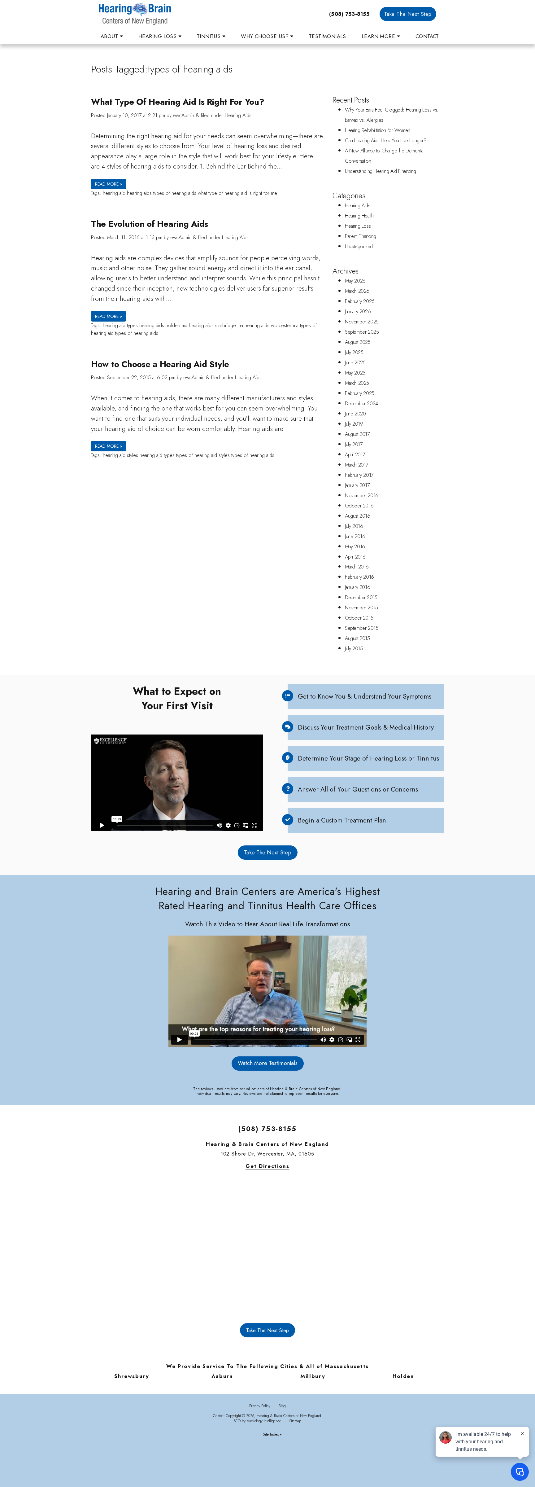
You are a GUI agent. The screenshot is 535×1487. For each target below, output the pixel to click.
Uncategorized (359, 246)
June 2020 (355, 413)
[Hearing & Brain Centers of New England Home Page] (181, 14)
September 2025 (362, 332)
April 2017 (355, 454)
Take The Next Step (408, 14)
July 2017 (354, 444)
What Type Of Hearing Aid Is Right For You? (177, 102)
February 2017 (359, 475)
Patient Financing (360, 236)
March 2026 (357, 291)
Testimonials (327, 36)
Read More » (108, 184)
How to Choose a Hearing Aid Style (160, 364)
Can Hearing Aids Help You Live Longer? (385, 140)
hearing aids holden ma (163, 325)
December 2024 (361, 403)
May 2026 (355, 280)
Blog (282, 1405)
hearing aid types (120, 325)
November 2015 (361, 607)
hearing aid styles (120, 455)
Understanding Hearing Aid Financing (380, 171)
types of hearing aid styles (203, 455)
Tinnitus (209, 36)
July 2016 (354, 526)
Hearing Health (359, 215)
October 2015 (359, 617)
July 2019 (354, 424)
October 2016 (359, 505)
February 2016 (359, 577)
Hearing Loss (158, 36)
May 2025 (355, 372)
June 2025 (355, 362)
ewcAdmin (183, 115)
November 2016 (361, 495)
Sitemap (295, 1420)
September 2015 (361, 628)
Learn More (379, 36)
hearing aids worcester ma (271, 325)
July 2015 (354, 648)
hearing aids (139, 193)
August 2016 (357, 516)
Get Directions (267, 1166)
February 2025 (359, 393)
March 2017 (356, 464)
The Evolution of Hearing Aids (149, 224)
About (110, 36)
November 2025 (362, 321)
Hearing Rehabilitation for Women (377, 130)
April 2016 (355, 556)
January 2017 (357, 485)
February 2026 (360, 301)
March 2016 (357, 566)
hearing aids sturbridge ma (216, 325)
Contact (427, 36)
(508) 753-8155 (349, 14)
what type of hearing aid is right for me (237, 193)
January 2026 (358, 311)
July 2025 (354, 352)
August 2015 (357, 638)
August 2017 (357, 434)
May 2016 (355, 546)
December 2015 (361, 597)
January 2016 (357, 587)
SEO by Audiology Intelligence (257, 1420)
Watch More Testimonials (268, 1063)
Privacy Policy (259, 1405)
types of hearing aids (174, 193)
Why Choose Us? (265, 36)
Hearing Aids (238, 115)
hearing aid (114, 193)
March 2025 (357, 383)
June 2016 (355, 536)
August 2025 (358, 342)
